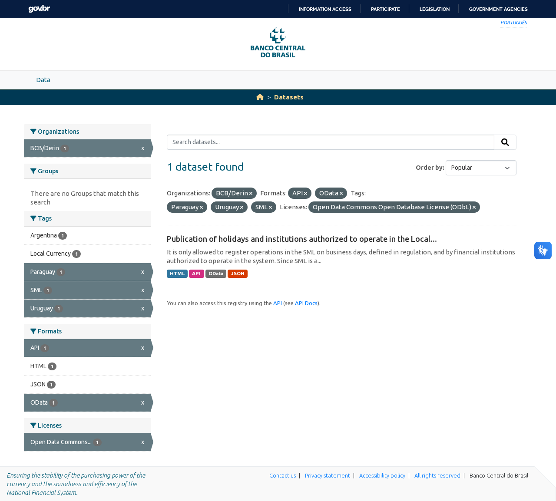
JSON (238, 273)
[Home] (260, 97)
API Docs (306, 303)
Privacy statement (327, 475)
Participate (385, 9)
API (196, 273)
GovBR (39, 9)
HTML (177, 273)
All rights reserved (437, 475)
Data (43, 79)
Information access (325, 9)
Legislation (435, 9)
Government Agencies (498, 9)
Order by (429, 167)
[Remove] (250, 193)
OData (215, 273)
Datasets (289, 97)
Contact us (282, 475)
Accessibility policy (382, 475)
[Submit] (505, 142)
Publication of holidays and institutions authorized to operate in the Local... (302, 238)
